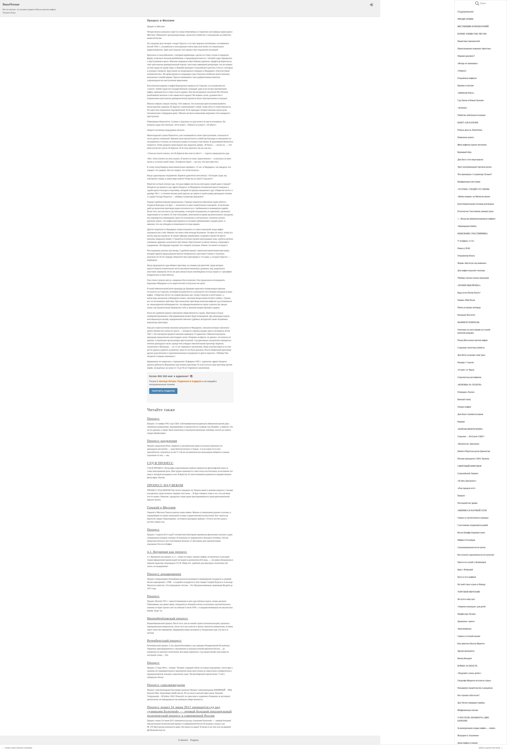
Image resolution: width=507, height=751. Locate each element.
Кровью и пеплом (465, 85)
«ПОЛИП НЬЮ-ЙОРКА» (469, 285)
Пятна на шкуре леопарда (469, 307)
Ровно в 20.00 (463, 248)
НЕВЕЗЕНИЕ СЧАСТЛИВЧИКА (472, 233)
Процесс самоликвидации (166, 685)
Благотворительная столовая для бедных (475, 203)
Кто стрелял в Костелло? (468, 695)
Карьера (461, 421)
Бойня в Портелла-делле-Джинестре (473, 451)
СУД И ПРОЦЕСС (160, 463)
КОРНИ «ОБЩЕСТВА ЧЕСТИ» (472, 33)
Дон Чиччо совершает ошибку (471, 702)
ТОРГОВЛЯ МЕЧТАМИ (468, 591)
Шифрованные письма (467, 710)
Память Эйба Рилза (466, 300)
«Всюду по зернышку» (467, 63)
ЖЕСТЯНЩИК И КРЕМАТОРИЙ (473, 26)
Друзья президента (465, 650)
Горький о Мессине (161, 507)
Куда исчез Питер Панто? (468, 292)
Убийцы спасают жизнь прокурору (473, 277)
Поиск (480, 3)
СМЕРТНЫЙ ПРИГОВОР (469, 465)
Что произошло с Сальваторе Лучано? (474, 174)
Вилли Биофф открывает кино (471, 532)
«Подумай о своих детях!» (469, 673)
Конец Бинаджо (464, 658)
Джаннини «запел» (466, 621)
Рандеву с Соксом (465, 362)
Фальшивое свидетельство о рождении (475, 687)
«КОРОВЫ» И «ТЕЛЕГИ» (469, 384)
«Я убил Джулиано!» (466, 480)
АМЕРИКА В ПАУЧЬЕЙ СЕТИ (472, 510)
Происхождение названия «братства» (474, 48)
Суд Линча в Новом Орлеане (470, 100)
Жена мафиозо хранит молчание (472, 144)
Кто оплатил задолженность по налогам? (475, 554)
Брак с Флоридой (465, 569)
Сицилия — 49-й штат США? (470, 436)
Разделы (194, 740)
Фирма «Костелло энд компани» (472, 263)
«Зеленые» (462, 107)
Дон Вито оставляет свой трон (471, 355)
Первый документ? (466, 55)
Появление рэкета (465, 137)
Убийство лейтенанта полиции (471, 115)
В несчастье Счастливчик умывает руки (475, 211)
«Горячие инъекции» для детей (471, 606)
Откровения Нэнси (466, 255)
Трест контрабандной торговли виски (474, 166)
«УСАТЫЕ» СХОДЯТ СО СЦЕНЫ (473, 189)
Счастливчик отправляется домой (472, 525)
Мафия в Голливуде (466, 539)
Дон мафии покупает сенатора (471, 270)
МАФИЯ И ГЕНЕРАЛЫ (468, 322)
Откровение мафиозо (467, 78)
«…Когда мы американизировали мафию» (476, 218)
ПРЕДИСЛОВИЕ (465, 18)
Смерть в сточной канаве (468, 636)
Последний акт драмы (467, 502)
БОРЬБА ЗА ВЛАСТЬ (467, 665)
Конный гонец (464, 399)
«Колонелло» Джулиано (468, 443)
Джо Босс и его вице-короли (470, 159)
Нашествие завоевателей (468, 41)
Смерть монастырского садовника (18, 748)
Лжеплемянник (464, 628)
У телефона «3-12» (465, 240)
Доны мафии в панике (467, 742)
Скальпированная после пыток (471, 547)
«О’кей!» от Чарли (465, 369)
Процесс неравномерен (164, 574)
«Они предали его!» (466, 488)
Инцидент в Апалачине (468, 735)
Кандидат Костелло (466, 314)
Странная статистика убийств (470, 347)
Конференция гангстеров (468, 181)
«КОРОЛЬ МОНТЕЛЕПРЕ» (470, 428)
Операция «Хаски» (466, 391)
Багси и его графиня (466, 576)
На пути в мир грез (466, 599)
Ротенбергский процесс (164, 640)
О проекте (183, 740)
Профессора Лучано (466, 613)
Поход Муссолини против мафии (472, 340)
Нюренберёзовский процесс (167, 618)
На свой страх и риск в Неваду (471, 584)
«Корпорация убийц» (467, 226)
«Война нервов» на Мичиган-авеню (473, 196)
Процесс (461, 495)
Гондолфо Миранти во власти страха (474, 680)
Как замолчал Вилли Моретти (471, 643)
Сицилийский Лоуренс (467, 473)
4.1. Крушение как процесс (167, 552)
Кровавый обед (464, 152)
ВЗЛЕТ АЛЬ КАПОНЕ (467, 122)
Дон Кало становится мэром (470, 414)
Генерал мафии (464, 406)
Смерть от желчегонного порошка (472, 517)
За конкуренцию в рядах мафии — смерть (476, 728)
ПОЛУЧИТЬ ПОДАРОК (163, 391)
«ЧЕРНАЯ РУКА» (465, 92)
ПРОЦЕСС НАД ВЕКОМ (165, 485)
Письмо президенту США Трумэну (473, 458)
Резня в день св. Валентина (469, 129)
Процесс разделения (162, 441)
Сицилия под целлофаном (469, 377)
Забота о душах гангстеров (489, 748)
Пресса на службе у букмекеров (471, 562)
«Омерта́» (461, 70)
